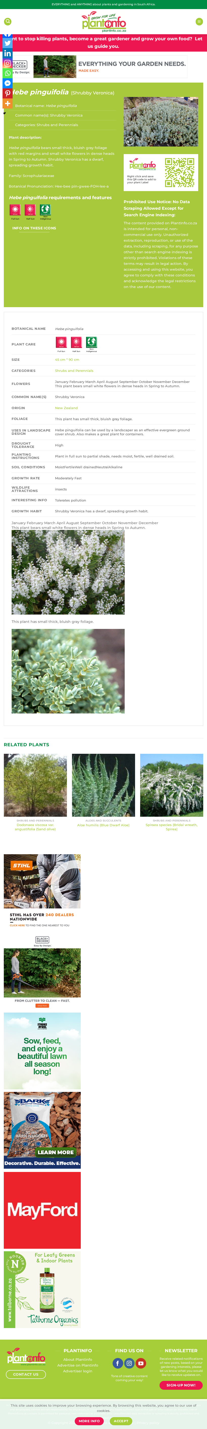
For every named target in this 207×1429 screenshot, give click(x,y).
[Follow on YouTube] (141, 1363)
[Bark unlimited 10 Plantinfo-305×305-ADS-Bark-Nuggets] (39, 1130)
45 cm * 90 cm (67, 360)
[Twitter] (8, 43)
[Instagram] (8, 63)
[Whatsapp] (8, 73)
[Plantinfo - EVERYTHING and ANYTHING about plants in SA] (103, 21)
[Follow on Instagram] (129, 1363)
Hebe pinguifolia (38, 92)
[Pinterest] (8, 93)
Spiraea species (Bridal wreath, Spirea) (171, 827)
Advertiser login (77, 1371)
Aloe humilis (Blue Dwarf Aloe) (103, 825)
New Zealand (66, 408)
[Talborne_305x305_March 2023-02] (42, 1289)
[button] (7, 21)
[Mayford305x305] (39, 1210)
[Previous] (4, 797)
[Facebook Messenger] (8, 83)
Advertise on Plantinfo (77, 1365)
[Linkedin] (8, 53)
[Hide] (5, 113)
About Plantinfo (77, 1359)
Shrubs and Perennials (57, 125)
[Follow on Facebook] (118, 1363)
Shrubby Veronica (92, 93)
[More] (8, 103)
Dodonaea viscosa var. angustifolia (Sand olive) (35, 827)
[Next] (203, 797)
